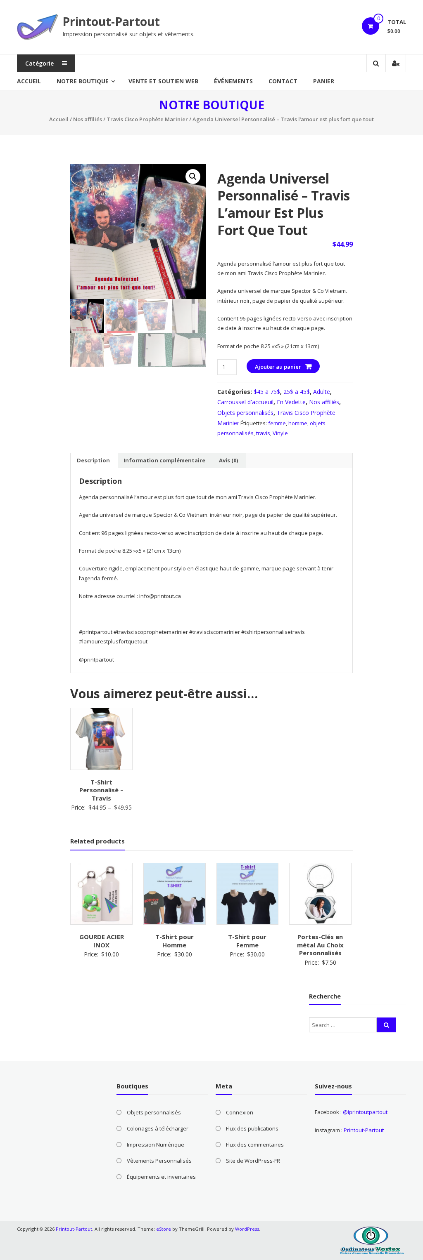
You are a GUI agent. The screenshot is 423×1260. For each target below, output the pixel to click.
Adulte (321, 392)
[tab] (93, 460)
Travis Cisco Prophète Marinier (147, 119)
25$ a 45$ (296, 392)
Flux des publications (252, 1128)
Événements (233, 81)
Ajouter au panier (278, 366)
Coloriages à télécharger (157, 1128)
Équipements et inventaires (161, 1176)
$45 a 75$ (267, 392)
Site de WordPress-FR (253, 1160)
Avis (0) (228, 460)
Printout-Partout (111, 21)
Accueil (29, 81)
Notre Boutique (83, 81)
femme (277, 423)
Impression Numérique (155, 1144)
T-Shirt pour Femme (247, 941)
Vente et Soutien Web (163, 81)
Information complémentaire (164, 460)
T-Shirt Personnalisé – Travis (101, 790)
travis (263, 433)
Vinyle (280, 433)
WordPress (247, 1229)
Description (93, 460)
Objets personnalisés (245, 413)
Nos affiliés (87, 119)
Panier (323, 81)
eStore (163, 1229)
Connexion (239, 1112)
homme (297, 423)
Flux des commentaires (255, 1144)
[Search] (386, 1024)
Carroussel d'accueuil (245, 402)
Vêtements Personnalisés (159, 1160)
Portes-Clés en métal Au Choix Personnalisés (320, 945)
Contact (283, 81)
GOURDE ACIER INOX (101, 941)
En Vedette (291, 402)
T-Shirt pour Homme (174, 941)
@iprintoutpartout (365, 1112)
